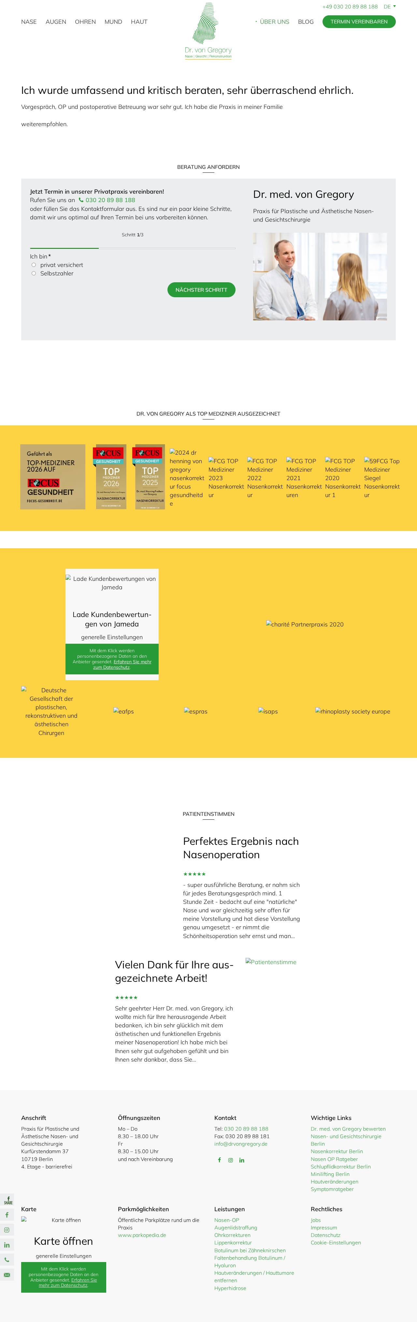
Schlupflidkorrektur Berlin (341, 1166)
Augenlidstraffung (235, 1227)
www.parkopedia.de (142, 1235)
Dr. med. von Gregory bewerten (348, 1128)
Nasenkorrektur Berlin (337, 1151)
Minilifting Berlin (330, 1174)
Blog (306, 21)
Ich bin (40, 256)
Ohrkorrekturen (232, 1235)
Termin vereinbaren (359, 21)
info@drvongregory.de (240, 1143)
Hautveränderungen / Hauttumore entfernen (254, 1277)
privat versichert (61, 265)
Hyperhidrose (230, 1288)
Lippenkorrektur (233, 1242)
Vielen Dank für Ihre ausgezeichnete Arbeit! (174, 971)
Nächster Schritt (201, 289)
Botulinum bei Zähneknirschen (250, 1250)
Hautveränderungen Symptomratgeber (334, 1185)
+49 (328, 6)
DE (388, 6)
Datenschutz (325, 1235)
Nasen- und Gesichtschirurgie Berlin (346, 1140)
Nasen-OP (226, 1220)
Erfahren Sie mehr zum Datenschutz (122, 664)
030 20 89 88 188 (356, 6)
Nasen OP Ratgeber (334, 1159)
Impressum (324, 1227)
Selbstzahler (56, 273)
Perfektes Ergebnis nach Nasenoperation (241, 847)
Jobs (316, 1220)
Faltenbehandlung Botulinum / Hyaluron (249, 1262)
